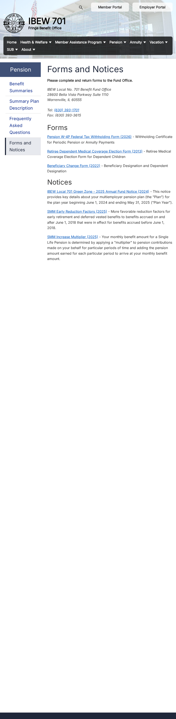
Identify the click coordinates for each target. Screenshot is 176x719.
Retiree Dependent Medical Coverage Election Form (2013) (95, 151)
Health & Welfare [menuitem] (33, 42)
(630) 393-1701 (66, 110)
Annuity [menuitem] (136, 42)
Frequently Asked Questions (20, 125)
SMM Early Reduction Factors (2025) (77, 211)
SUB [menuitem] (10, 49)
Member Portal (110, 7)
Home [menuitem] (12, 42)
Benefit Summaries (21, 87)
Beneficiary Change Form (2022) (73, 166)
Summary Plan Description (24, 105)
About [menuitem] (26, 49)
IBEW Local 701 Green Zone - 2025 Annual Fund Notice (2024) (98, 191)
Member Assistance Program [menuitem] (78, 42)
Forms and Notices (20, 146)
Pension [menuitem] (115, 42)
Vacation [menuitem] (157, 42)
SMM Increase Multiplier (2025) (72, 237)
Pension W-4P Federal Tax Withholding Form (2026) (89, 137)
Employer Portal (152, 7)
